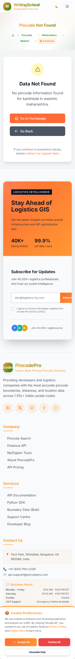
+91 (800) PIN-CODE (22, 569)
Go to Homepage (33, 118)
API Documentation (21, 495)
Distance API (16, 446)
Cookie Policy (17, 630)
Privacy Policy (58, 626)
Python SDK (16, 502)
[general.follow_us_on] (8, 408)
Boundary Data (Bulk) (23, 510)
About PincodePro (21, 460)
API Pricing (15, 467)
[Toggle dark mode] (57, 6)
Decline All (54, 642)
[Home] (13, 35)
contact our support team (42, 153)
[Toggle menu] (67, 6)
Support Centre (18, 517)
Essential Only (37, 652)
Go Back (26, 131)
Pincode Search (19, 438)
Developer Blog (19, 524)
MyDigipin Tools (19, 453)
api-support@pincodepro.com (28, 574)
